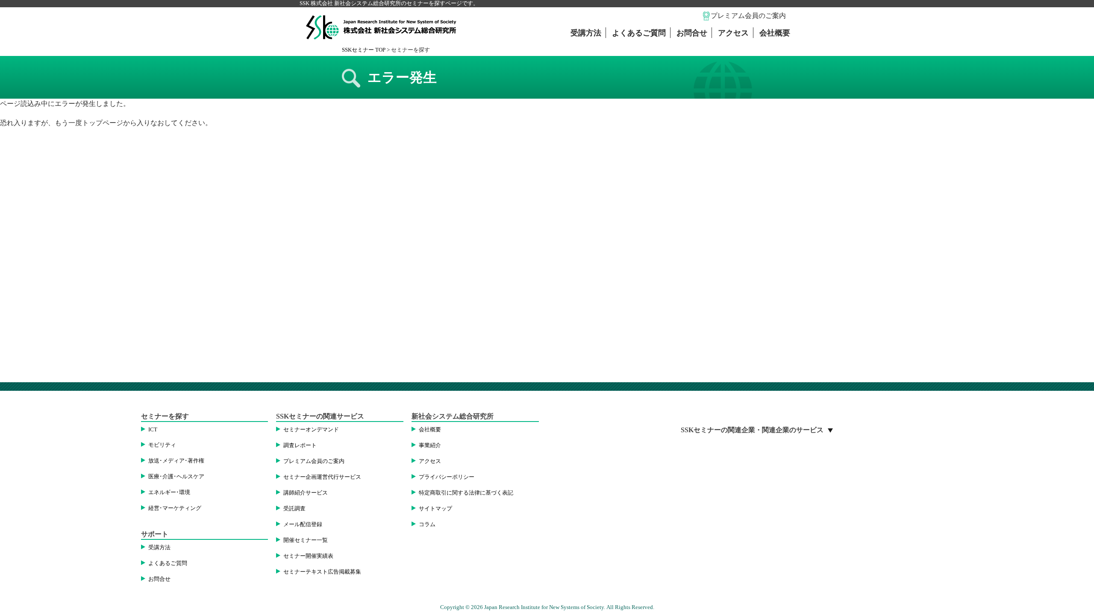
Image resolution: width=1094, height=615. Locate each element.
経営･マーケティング (174, 508)
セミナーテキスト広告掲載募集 (322, 572)
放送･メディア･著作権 (176, 461)
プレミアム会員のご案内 (748, 15)
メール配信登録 (302, 524)
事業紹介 (430, 445)
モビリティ (162, 445)
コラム (427, 524)
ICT (152, 430)
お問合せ (691, 33)
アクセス (733, 33)
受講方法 (586, 33)
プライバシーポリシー (446, 477)
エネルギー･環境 (169, 492)
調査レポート (300, 445)
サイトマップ (435, 509)
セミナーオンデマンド (311, 430)
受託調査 (294, 509)
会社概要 (774, 33)
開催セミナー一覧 (305, 540)
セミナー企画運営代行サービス (322, 477)
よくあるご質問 (639, 33)
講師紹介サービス (305, 493)
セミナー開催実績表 (308, 556)
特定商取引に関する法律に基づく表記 (466, 493)
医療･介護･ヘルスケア (176, 477)
